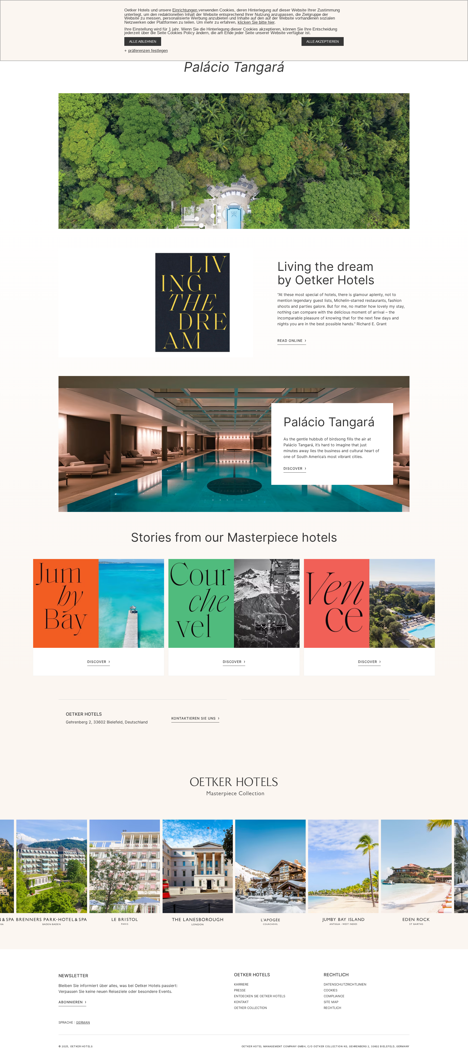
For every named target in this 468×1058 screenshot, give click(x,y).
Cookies (330, 990)
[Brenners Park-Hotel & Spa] (51, 922)
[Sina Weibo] (263, 768)
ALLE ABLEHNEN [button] (142, 41)
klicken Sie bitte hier (256, 22)
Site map (331, 1002)
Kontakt (241, 1002)
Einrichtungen (185, 10)
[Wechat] (253, 768)
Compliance (334, 996)
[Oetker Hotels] (234, 786)
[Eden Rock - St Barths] (416, 922)
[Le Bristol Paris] (124, 922)
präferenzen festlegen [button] (148, 50)
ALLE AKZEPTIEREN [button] (322, 41)
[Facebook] (234, 768)
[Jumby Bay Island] (343, 922)
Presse (240, 990)
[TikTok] (205, 768)
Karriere (241, 984)
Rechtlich (336, 974)
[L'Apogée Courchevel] (270, 922)
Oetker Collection (250, 1008)
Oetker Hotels (252, 974)
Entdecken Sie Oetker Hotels (259, 996)
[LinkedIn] (244, 768)
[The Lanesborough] (197, 922)
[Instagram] (214, 768)
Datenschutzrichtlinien (345, 984)
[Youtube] (224, 768)
